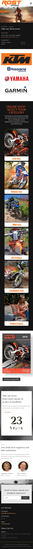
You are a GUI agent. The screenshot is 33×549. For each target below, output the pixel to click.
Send (25, 497)
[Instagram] (1, 475)
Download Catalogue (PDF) (11, 379)
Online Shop (7, 412)
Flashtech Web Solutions (24, 546)
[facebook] (4, 519)
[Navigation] (31, 3)
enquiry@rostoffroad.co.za (9, 37)
